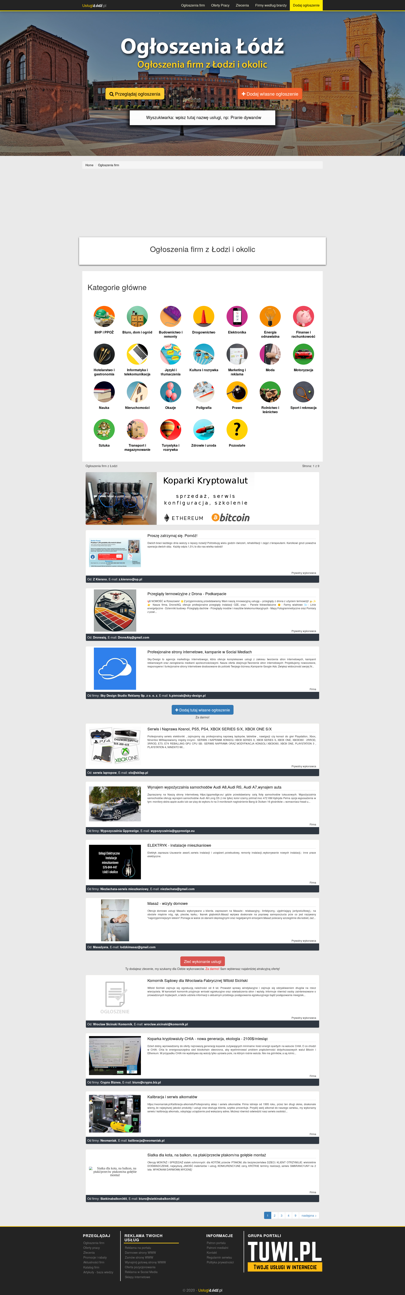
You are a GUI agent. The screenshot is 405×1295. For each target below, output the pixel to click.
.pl (94, 5)
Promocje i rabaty (95, 1257)
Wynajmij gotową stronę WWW (145, 1262)
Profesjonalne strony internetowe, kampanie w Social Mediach (199, 651)
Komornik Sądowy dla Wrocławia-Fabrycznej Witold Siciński (197, 980)
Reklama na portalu (138, 1247)
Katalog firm (91, 1267)
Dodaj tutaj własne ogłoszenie (204, 709)
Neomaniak (108, 1140)
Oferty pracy (91, 1247)
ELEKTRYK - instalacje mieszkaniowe (179, 845)
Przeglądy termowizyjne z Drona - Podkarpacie (186, 593)
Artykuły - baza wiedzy (98, 1272)
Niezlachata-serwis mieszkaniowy (124, 889)
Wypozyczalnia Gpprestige (119, 831)
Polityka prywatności (220, 1262)
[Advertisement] (202, 205)
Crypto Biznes (110, 1082)
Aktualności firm (93, 1262)
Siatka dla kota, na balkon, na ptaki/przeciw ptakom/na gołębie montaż (206, 1154)
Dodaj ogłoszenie (306, 5)
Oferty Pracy (220, 5)
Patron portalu (216, 1243)
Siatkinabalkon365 (113, 1198)
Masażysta (100, 947)
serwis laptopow (105, 772)
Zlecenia (242, 5)
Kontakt (212, 1252)
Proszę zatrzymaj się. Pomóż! (172, 535)
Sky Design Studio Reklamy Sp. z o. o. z (128, 695)
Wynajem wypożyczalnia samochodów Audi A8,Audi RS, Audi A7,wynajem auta (214, 787)
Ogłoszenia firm (193, 5)
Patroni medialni (217, 1247)
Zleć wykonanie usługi (202, 961)
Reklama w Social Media (141, 1272)
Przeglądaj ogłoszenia (137, 93)
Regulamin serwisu (219, 1257)
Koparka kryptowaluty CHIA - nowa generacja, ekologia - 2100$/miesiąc (207, 1038)
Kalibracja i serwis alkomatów (172, 1096)
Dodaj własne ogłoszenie (271, 93)
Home (89, 165)
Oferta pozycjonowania (140, 1267)
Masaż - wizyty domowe (167, 903)
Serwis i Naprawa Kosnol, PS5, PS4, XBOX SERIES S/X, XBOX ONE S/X (209, 728)
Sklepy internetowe (137, 1277)
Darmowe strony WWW (140, 1252)
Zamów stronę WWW (139, 1257)
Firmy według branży (271, 5)
